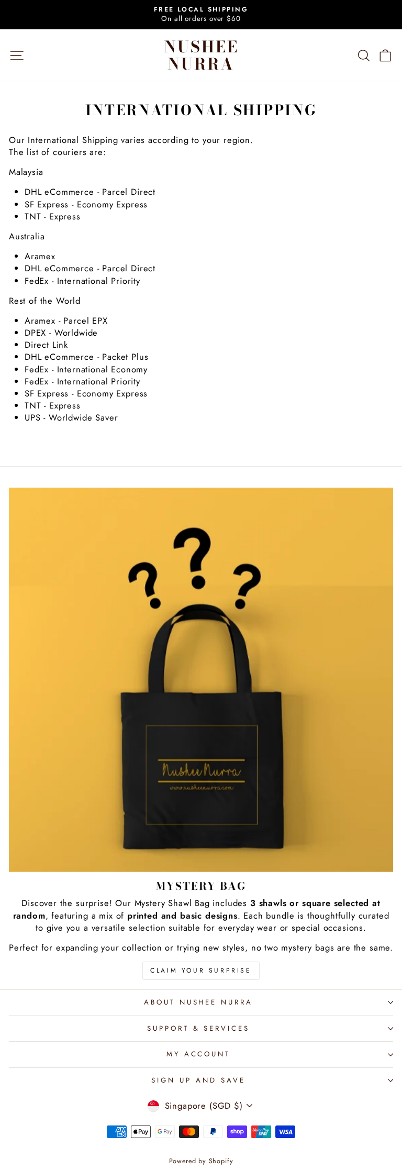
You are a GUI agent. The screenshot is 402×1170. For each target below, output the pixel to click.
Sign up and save (198, 1080)
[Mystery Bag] (201, 680)
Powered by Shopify (201, 1161)
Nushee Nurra (201, 55)
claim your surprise (200, 970)
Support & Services (198, 1028)
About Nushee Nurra (198, 1002)
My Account (198, 1054)
